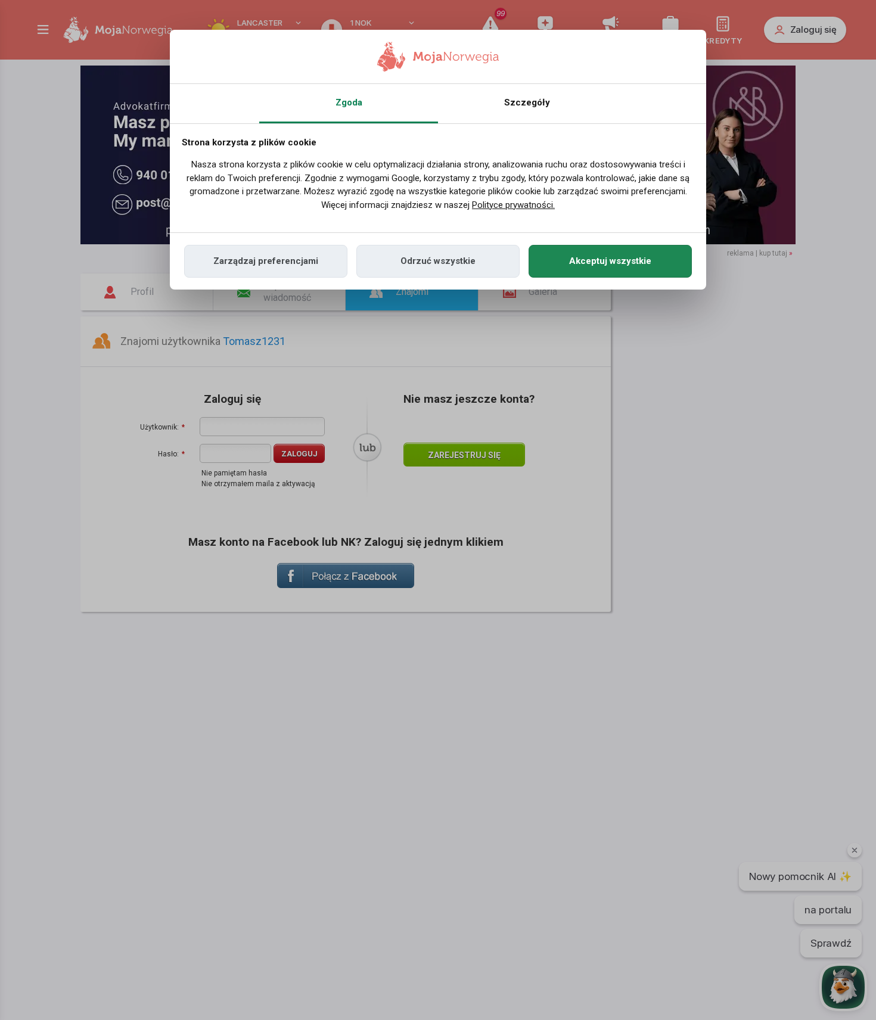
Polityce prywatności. (513, 205)
